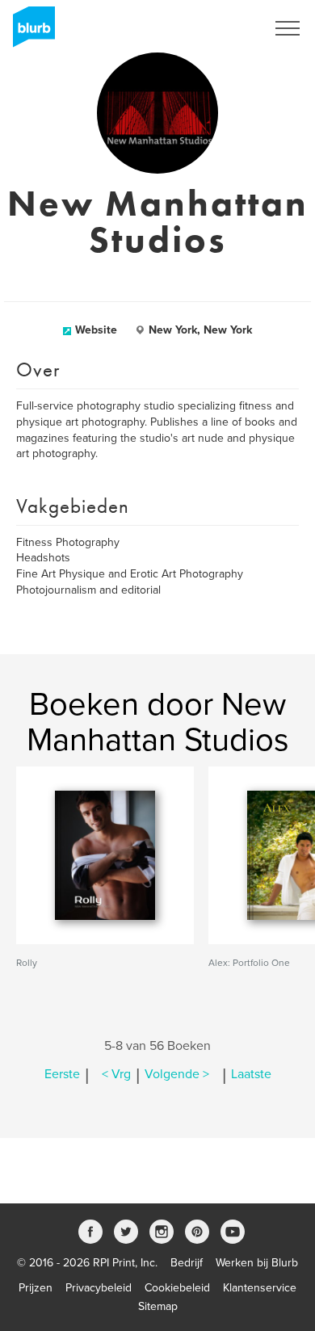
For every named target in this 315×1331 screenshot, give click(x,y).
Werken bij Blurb (257, 1263)
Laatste (251, 1074)
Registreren (216, 28)
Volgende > (177, 1074)
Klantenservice (259, 1288)
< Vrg (116, 1074)
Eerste (62, 1074)
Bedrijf (186, 1263)
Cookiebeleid (177, 1288)
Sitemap (158, 1306)
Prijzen (35, 1288)
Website (96, 330)
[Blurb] (29, 32)
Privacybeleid (98, 1288)
